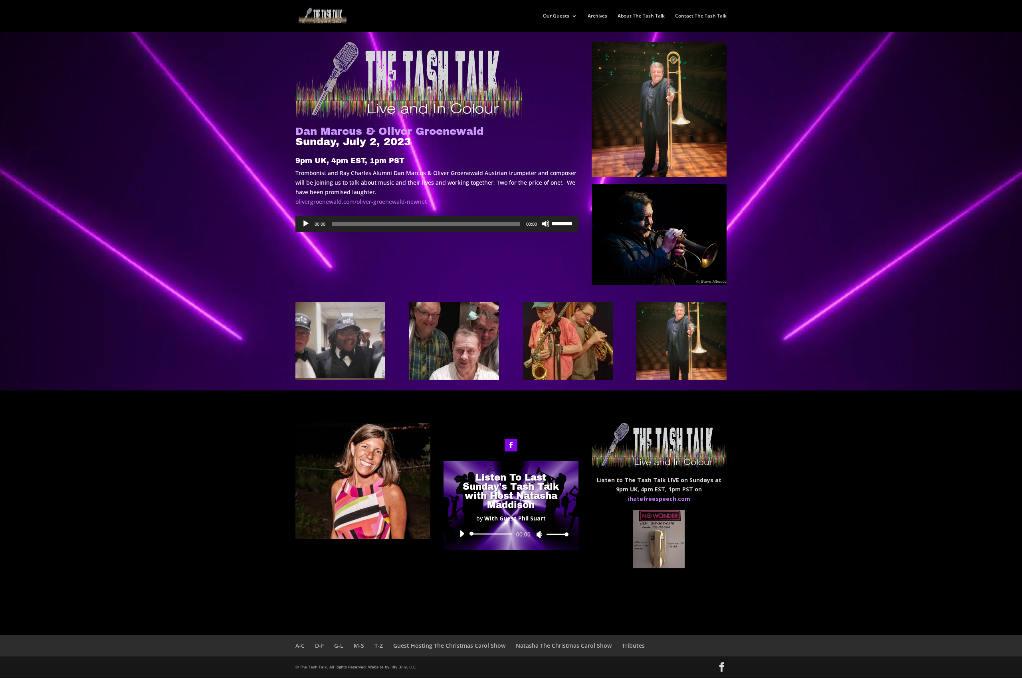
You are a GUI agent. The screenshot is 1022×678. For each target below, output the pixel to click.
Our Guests (556, 16)
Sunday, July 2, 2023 (389, 136)
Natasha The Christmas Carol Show (564, 645)
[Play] (306, 224)
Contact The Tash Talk (701, 16)
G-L (338, 645)
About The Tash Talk (641, 16)
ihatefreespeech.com (659, 499)
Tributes (633, 645)
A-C (300, 645)
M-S (359, 645)
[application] (436, 224)
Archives (597, 16)
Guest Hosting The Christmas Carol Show (449, 645)
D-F (319, 645)
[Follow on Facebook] (511, 445)
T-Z (378, 645)
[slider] (563, 223)
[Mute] (546, 224)
